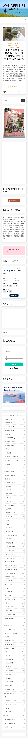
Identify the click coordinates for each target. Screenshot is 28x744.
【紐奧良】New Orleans (10, 633)
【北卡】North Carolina (10, 629)
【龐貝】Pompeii (9, 554)
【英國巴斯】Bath (9, 689)
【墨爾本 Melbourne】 (10, 719)
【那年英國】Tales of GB (10, 569)
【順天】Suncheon (10, 449)
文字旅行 (6, 468)
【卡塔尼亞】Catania (11, 535)
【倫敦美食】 (8, 678)
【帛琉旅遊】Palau (9, 426)
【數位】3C (7, 588)
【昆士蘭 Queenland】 (10, 723)
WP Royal (17, 741)
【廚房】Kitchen (8, 584)
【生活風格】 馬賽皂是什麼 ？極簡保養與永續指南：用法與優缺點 (14, 54)
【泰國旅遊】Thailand (10, 434)
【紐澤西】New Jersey (10, 637)
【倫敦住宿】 (8, 655)
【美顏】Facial (9, 606)
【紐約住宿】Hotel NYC (10, 644)
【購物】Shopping (9, 618)
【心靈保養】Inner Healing (11, 456)
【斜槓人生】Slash (9, 464)
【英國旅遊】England (8, 648)
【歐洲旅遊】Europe (8, 471)
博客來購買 (11, 135)
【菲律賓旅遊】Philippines (11, 438)
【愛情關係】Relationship (11, 460)
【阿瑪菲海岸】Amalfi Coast (12, 543)
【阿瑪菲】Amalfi (10, 550)
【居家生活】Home (9, 580)
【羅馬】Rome (9, 524)
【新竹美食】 (8, 712)
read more (14, 86)
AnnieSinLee (9, 91)
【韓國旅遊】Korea (9, 445)
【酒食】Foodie (8, 697)
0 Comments (21, 92)
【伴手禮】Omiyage (10, 700)
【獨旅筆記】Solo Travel (9, 558)
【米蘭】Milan (9, 520)
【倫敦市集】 (8, 666)
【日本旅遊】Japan (9, 430)
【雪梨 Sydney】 (8, 727)
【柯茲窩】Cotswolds (10, 686)
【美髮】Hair (8, 610)
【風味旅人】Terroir (8, 693)
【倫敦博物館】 (9, 659)
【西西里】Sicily (9, 531)
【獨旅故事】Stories (9, 562)
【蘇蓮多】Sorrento (10, 528)
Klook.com (6, 332)
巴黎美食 (8, 501)
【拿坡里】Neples (10, 512)
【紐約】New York (9, 640)
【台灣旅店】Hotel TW (10, 576)
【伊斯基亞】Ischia (10, 509)
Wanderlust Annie (14, 7)
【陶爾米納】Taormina (12, 539)
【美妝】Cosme (9, 603)
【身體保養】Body (14, 47)
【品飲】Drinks (9, 708)
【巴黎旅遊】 (8, 486)
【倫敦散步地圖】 (9, 670)
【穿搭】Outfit (8, 595)
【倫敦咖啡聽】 (9, 663)
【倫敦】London (8, 652)
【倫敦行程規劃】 (9, 682)
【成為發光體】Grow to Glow (11, 453)
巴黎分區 (8, 490)
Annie (5, 622)
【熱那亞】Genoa (9, 516)
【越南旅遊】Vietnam (9, 441)
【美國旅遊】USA (7, 626)
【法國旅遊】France (9, 482)
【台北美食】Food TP (11, 704)
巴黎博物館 (9, 493)
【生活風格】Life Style (13, 43)
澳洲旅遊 (5, 716)
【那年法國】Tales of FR (10, 565)
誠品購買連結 (18, 135)
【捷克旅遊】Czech (9, 479)
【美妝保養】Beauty (13, 45)
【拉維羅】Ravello (11, 546)
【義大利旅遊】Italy (9, 505)
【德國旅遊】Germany (10, 475)
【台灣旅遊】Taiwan (9, 422)
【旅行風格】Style (9, 592)
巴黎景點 (8, 497)
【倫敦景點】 (8, 674)
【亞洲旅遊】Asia (7, 419)
